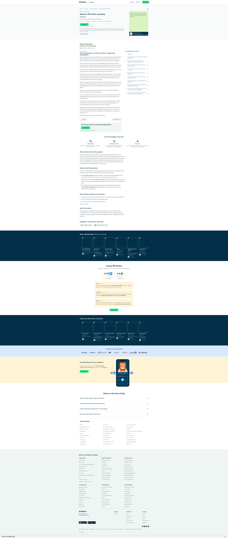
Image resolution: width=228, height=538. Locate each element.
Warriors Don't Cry (130, 437)
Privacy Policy (106, 529)
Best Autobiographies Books (129, 473)
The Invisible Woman (107, 444)
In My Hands (82, 437)
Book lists (116, 514)
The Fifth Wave (106, 435)
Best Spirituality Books (128, 470)
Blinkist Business (129, 516)
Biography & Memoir (94, 8)
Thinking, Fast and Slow (83, 470)
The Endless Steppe (107, 433)
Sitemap (87, 529)
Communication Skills (106, 479)
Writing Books (81, 489)
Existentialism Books (128, 504)
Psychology (104, 462)
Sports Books (81, 499)
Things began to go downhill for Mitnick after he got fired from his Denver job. (137, 85)
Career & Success (105, 466)
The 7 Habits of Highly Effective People (86, 464)
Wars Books (81, 504)
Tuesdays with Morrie (106, 491)
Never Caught (82, 439)
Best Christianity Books (128, 460)
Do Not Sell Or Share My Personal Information (132, 529)
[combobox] (83, 532)
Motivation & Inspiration (106, 473)
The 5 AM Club (81, 462)
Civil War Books (127, 493)
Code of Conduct (145, 520)
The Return (129, 429)
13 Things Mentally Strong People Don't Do (86, 476)
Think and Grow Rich (83, 479)
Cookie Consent (113, 529)
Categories (91, 2)
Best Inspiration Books (128, 477)
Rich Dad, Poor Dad (82, 466)
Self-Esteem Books (128, 502)
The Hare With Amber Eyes (108, 441)
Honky (81, 433)
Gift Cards (128, 518)
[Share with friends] (147, 9)
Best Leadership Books (128, 468)
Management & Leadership (107, 468)
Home (81, 8)
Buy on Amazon (84, 204)
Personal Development (106, 460)
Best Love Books (127, 464)
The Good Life (106, 439)
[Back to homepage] (82, 2)
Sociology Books (127, 499)
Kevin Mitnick (83, 16)
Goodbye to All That (83, 429)
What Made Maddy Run (131, 439)
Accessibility (120, 529)
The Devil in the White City (107, 495)
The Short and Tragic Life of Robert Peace (135, 431)
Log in (139, 2)
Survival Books (127, 489)
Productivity (104, 464)
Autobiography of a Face (84, 426)
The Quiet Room (130, 426)
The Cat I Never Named (107, 426)
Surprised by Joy (83, 444)
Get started (145, 2)
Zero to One (81, 473)
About (143, 514)
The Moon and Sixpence (131, 424)
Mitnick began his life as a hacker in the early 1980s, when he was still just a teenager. (136, 61)
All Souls (81, 424)
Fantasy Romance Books (129, 487)
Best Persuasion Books (128, 479)
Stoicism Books (82, 495)
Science (103, 470)
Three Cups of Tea (130, 435)
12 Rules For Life (82, 468)
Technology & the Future (101, 225)
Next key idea (116, 119)
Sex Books (81, 502)
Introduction (130, 54)
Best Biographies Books (128, 475)
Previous (84, 119)
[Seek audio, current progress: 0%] (138, 34)
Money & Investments (106, 477)
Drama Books (126, 491)
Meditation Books (82, 491)
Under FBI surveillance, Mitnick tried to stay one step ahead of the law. (137, 77)
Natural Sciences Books (83, 487)
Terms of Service (99, 529)
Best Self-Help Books (128, 466)
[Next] (147, 248)
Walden (103, 497)
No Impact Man (83, 441)
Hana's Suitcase (83, 431)
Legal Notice (92, 529)
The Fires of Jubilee (106, 437)
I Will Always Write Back (84, 435)
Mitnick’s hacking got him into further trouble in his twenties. (137, 69)
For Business (132, 2)
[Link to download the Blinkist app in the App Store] (83, 522)
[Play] (131, 33)
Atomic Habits (81, 460)
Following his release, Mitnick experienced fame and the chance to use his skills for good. (137, 93)
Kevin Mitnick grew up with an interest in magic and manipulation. (137, 57)
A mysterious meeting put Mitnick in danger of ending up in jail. (136, 73)
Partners (143, 518)
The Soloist (129, 433)
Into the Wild (104, 493)
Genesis (103, 506)
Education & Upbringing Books (85, 497)
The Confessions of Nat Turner (109, 429)
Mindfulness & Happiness (106, 475)
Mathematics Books (82, 493)
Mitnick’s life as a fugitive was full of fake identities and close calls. (137, 81)
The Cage (105, 424)
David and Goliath (105, 502)
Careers (143, 516)
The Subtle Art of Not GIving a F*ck (85, 481)
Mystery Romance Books (129, 495)
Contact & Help (129, 520)
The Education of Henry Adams (109, 431)
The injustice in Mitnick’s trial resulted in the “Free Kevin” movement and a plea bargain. (137, 89)
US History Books (127, 497)
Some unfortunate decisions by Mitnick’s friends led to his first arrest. (137, 65)
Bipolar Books (127, 506)
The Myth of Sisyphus (106, 504)
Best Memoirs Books (128, 462)
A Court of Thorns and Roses (107, 487)
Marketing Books (82, 506)
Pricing (127, 514)
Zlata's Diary (129, 444)
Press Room (144, 522)
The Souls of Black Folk (106, 499)
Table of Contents (84, 34)
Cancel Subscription (130, 522)
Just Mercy (104, 489)
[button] (114, 398)
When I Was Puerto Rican (131, 441)
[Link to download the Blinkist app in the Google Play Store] (92, 522)
